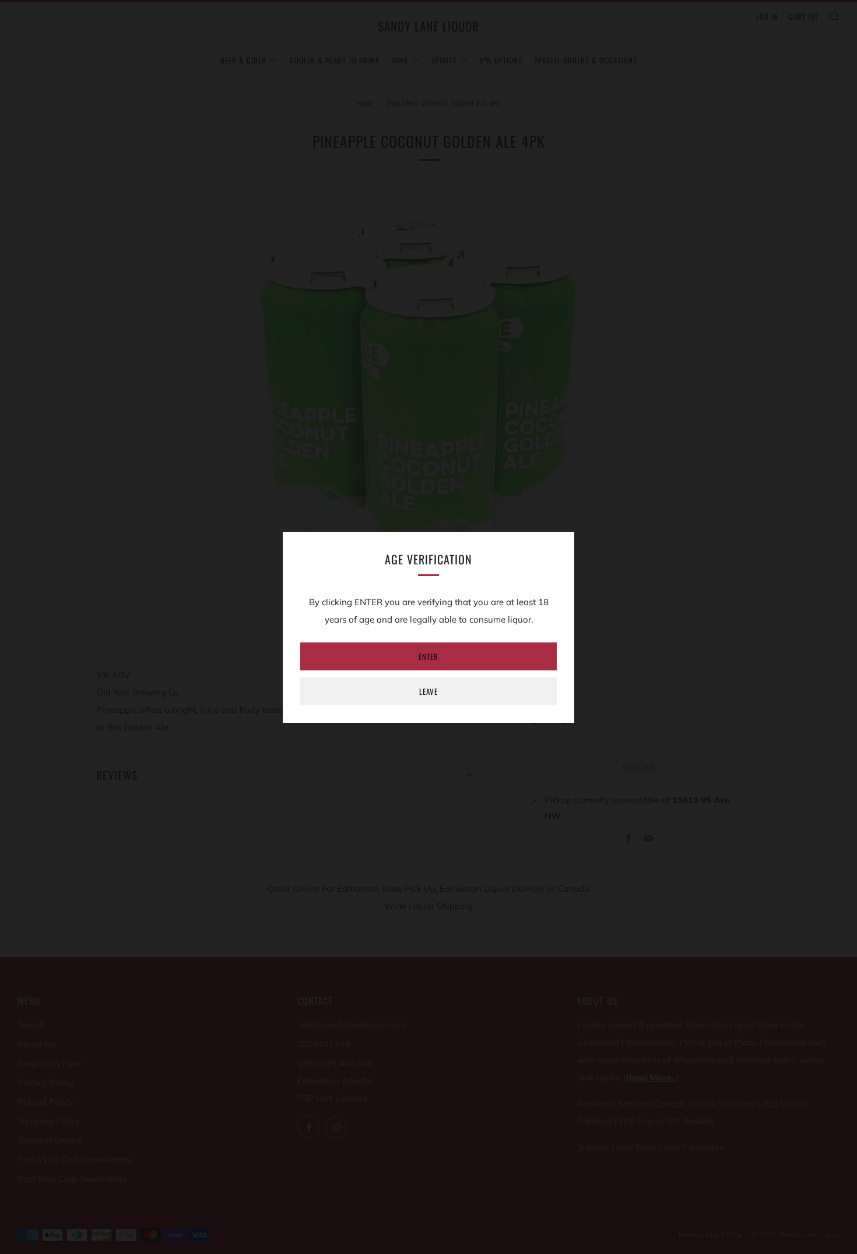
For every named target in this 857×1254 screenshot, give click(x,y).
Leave (428, 691)
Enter (428, 656)
